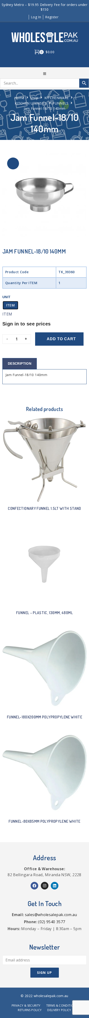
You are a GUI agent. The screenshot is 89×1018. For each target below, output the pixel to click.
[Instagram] (44, 885)
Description (19, 363)
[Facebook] (34, 885)
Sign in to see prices (26, 323)
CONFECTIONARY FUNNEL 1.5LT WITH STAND (44, 508)
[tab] (19, 363)
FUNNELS (61, 103)
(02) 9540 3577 (51, 921)
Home (19, 98)
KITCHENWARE (56, 98)
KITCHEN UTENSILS (31, 103)
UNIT (6, 297)
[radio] (10, 305)
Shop (34, 98)
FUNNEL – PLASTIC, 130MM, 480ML (44, 612)
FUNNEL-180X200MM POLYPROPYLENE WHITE (44, 717)
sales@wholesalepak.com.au (51, 914)
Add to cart (61, 339)
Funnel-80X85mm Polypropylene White (44, 821)
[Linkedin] (54, 885)
